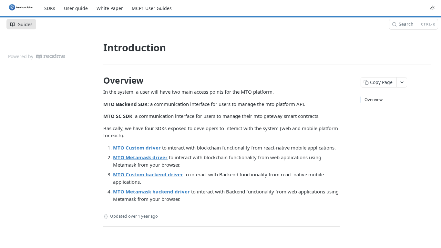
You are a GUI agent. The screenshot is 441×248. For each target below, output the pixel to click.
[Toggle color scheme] (432, 8)
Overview (373, 99)
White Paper (110, 8)
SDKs (49, 8)
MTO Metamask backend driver (151, 191)
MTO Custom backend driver (148, 174)
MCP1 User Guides (152, 8)
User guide (76, 8)
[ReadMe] (50, 56)
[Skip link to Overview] (99, 80)
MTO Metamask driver (140, 157)
